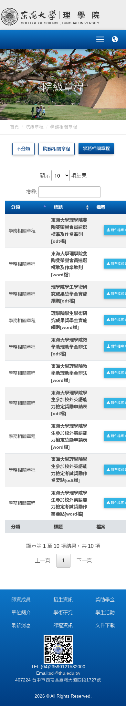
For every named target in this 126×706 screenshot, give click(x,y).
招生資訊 (63, 599)
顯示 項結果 (63, 176)
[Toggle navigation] (100, 39)
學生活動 (105, 612)
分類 (15, 207)
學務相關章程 (63, 127)
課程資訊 (63, 625)
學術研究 (63, 612)
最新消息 (21, 625)
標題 (58, 207)
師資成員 (21, 599)
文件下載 (105, 625)
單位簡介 (21, 612)
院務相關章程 (56, 148)
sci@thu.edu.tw (64, 673)
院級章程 (35, 127)
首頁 (14, 127)
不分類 (23, 148)
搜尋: (31, 192)
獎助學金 (105, 599)
